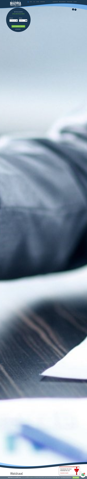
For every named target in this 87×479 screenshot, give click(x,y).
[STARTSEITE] (28, 2)
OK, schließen (75, 477)
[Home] (15, 6)
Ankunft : (11, 18)
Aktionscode (17, 29)
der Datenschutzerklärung (66, 477)
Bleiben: (20, 18)
